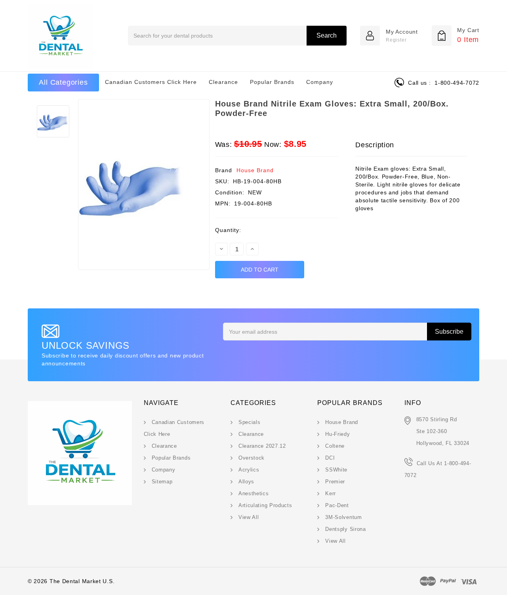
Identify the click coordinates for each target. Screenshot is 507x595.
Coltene (335, 446)
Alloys (246, 482)
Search (326, 35)
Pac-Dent (337, 505)
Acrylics (248, 470)
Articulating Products (265, 505)
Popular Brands (272, 82)
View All (248, 517)
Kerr (330, 493)
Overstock (251, 458)
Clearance (223, 82)
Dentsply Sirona (345, 529)
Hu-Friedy (337, 434)
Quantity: (228, 230)
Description (374, 145)
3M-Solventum (343, 517)
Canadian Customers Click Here (151, 82)
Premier (335, 482)
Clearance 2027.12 (262, 446)
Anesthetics (253, 493)
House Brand (255, 170)
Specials (249, 422)
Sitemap (162, 482)
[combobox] (237, 36)
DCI (330, 458)
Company (319, 82)
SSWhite (336, 470)
